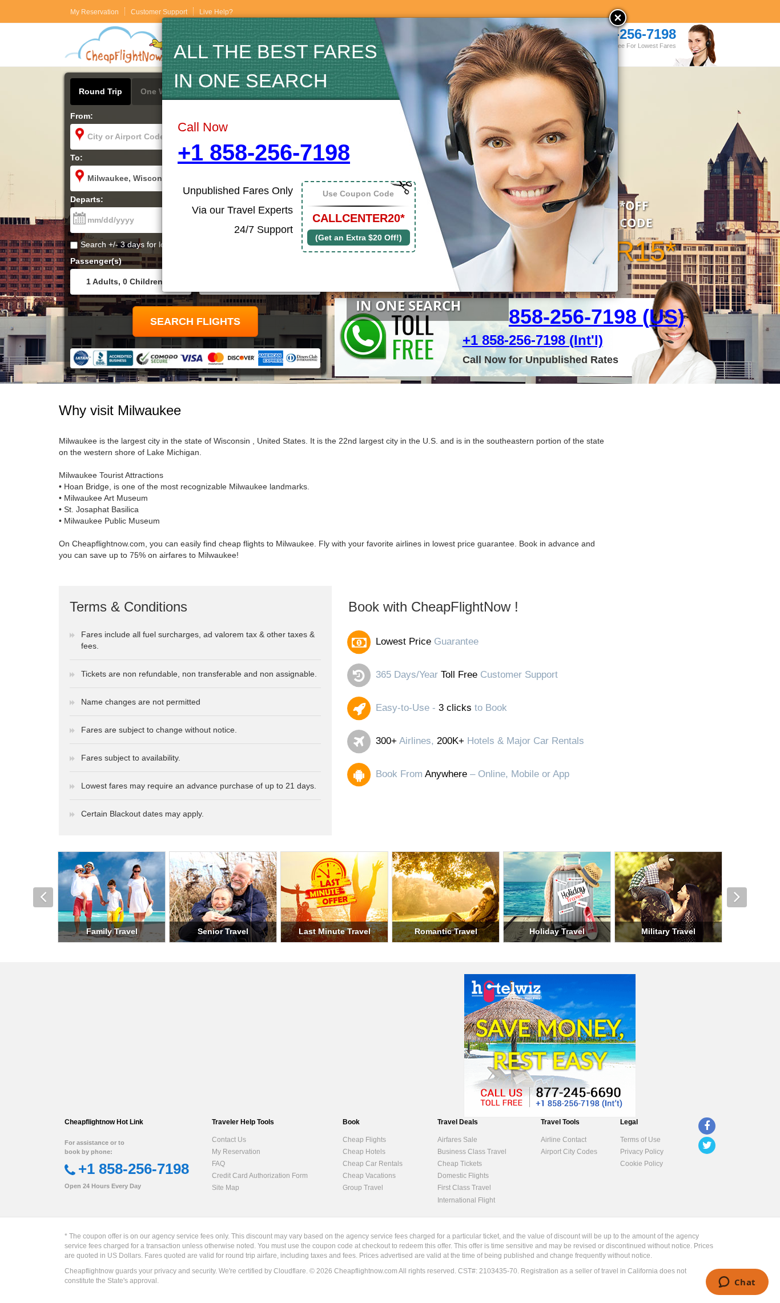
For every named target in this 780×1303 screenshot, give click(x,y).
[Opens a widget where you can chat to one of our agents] (737, 1283)
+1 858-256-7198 (264, 152)
